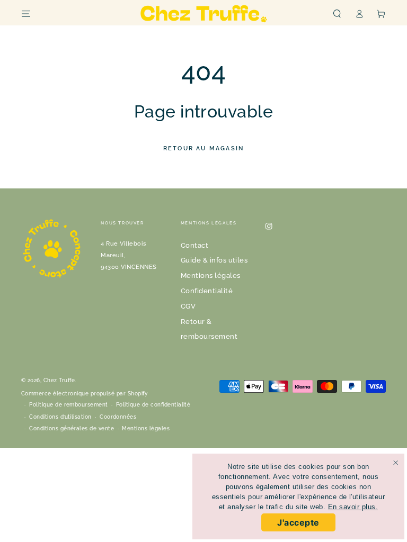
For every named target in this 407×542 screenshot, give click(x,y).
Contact (194, 245)
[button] (337, 13)
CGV (188, 306)
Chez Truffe (59, 380)
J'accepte (298, 522)
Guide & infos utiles (214, 260)
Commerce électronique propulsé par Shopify (84, 393)
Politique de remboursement (68, 405)
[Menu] (26, 13)
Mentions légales (211, 275)
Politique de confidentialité (153, 405)
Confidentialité (207, 291)
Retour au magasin (203, 148)
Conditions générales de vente (71, 428)
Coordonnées (118, 417)
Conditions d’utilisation (60, 417)
